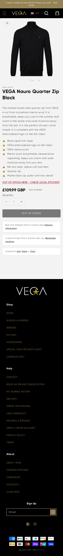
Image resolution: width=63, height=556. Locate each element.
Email (24, 251)
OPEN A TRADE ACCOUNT (20, 428)
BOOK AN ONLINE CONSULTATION (25, 384)
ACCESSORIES (14, 342)
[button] (4, 13)
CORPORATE (13, 477)
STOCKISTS (12, 484)
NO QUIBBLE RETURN (18, 391)
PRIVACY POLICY (15, 435)
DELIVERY (11, 398)
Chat (32, 251)
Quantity (7, 195)
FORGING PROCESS (17, 470)
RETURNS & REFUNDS (18, 420)
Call (19, 251)
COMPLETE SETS (15, 356)
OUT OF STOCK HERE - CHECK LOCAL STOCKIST (31, 182)
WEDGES (11, 327)
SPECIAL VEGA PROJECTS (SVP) (24, 349)
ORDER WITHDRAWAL (18, 406)
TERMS (10, 442)
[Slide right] (38, 80)
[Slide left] (24, 80)
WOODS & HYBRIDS (17, 320)
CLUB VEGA (12, 492)
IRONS (10, 313)
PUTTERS (11, 335)
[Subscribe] (53, 512)
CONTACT (12, 377)
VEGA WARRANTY (16, 413)
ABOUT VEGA (13, 462)
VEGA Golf (40, 550)
